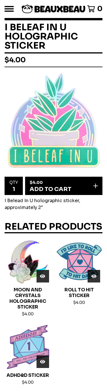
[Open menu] (9, 8)
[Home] (53, 9)
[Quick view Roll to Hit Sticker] (94, 276)
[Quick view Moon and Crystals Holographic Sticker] (43, 276)
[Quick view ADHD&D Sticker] (43, 361)
